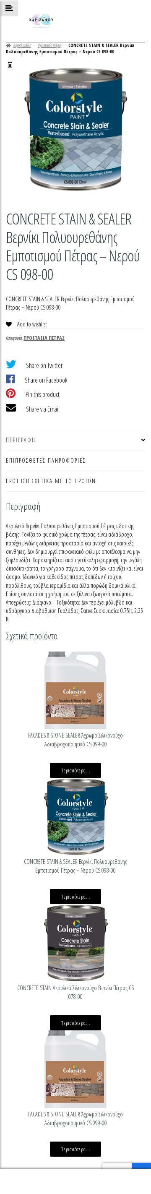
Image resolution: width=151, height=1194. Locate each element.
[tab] (75, 440)
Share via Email (43, 409)
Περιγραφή (21, 440)
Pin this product (43, 394)
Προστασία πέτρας (50, 45)
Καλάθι (116, 1175)
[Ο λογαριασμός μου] (10, 65)
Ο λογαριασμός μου (25, 1181)
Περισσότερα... (75, 770)
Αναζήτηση (75, 1181)
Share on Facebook (46, 380)
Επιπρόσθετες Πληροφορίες (46, 460)
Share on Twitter (44, 365)
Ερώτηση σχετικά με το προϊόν (51, 481)
